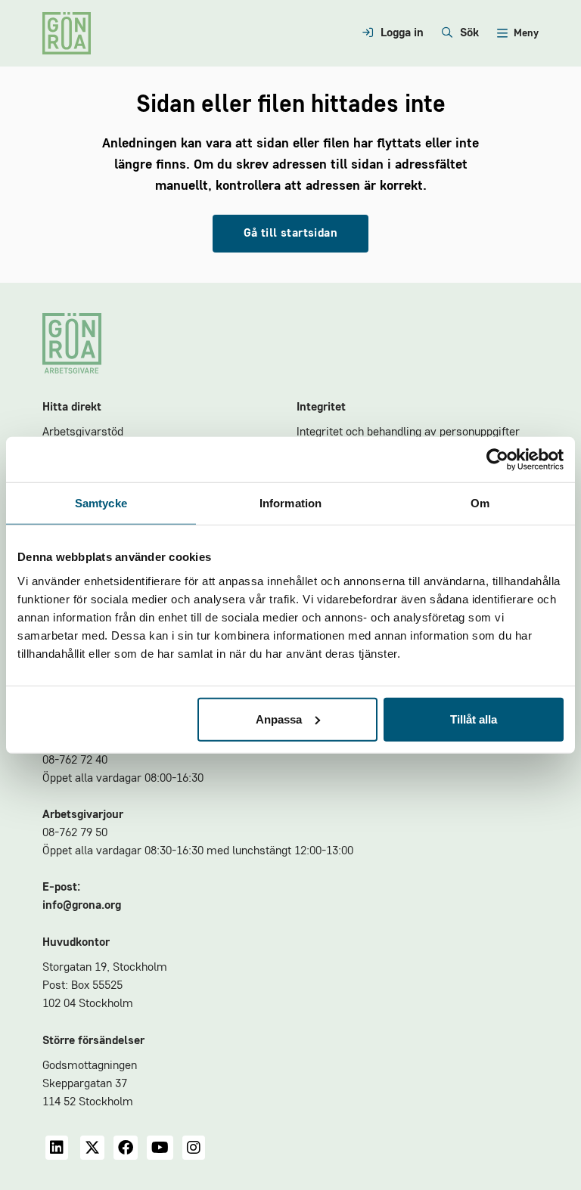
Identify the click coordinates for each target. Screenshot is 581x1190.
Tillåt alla (473, 718)
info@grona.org (81, 906)
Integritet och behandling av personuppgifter (408, 432)
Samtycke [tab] (101, 503)
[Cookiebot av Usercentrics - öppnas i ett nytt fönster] (497, 459)
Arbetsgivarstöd (82, 432)
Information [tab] (290, 503)
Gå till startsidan (290, 234)
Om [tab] (480, 503)
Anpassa (279, 718)
